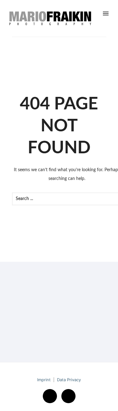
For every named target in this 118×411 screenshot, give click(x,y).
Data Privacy (69, 379)
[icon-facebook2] (51, 396)
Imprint (44, 379)
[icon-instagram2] (68, 396)
